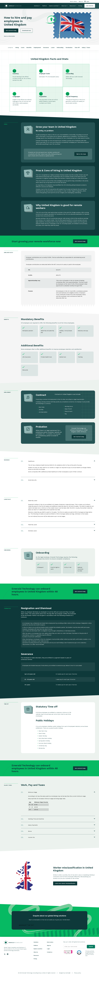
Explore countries (38, 948)
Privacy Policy (90, 953)
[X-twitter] (4, 954)
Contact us (49, 952)
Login (48, 948)
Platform (36, 945)
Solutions (36, 942)
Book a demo (50, 942)
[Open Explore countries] (58, 5)
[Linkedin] (7, 954)
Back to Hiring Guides (9, 36)
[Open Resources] (75, 5)
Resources (36, 955)
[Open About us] (66, 5)
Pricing (35, 958)
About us (36, 952)
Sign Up (49, 945)
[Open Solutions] (39, 5)
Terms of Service (90, 954)
